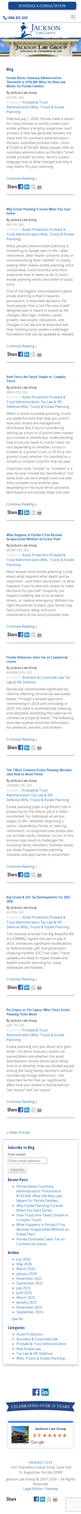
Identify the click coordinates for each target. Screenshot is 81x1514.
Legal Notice (32, 1488)
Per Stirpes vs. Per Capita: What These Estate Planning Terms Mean (38, 1011)
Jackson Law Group (50, 1429)
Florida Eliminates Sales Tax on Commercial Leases (37, 659)
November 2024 (29, 1307)
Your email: (17, 1154)
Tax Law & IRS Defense (34, 1353)
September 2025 (29, 1283)
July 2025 (23, 1288)
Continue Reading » (21, 178)
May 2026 (24, 1264)
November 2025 (29, 1278)
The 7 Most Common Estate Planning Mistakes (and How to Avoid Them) (39, 772)
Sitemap (51, 1488)
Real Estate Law (28, 1348)
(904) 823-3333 (17, 17)
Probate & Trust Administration (27, 104)
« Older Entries (18, 1132)
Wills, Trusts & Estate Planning (45, 406)
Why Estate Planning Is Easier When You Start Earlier (38, 211)
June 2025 (24, 1292)
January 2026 (26, 1273)
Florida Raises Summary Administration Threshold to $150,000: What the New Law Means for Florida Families (35, 82)
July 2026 (23, 1259)
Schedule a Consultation (42, 5)
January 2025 (26, 1302)
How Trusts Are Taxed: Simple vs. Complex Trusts (36, 378)
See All (17, 1319)
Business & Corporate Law (43, 677)
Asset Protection (35, 229)
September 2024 (29, 1312)
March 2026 (25, 1268)
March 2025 (25, 1297)
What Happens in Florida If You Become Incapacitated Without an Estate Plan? (34, 536)
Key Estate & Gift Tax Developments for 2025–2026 (38, 899)
